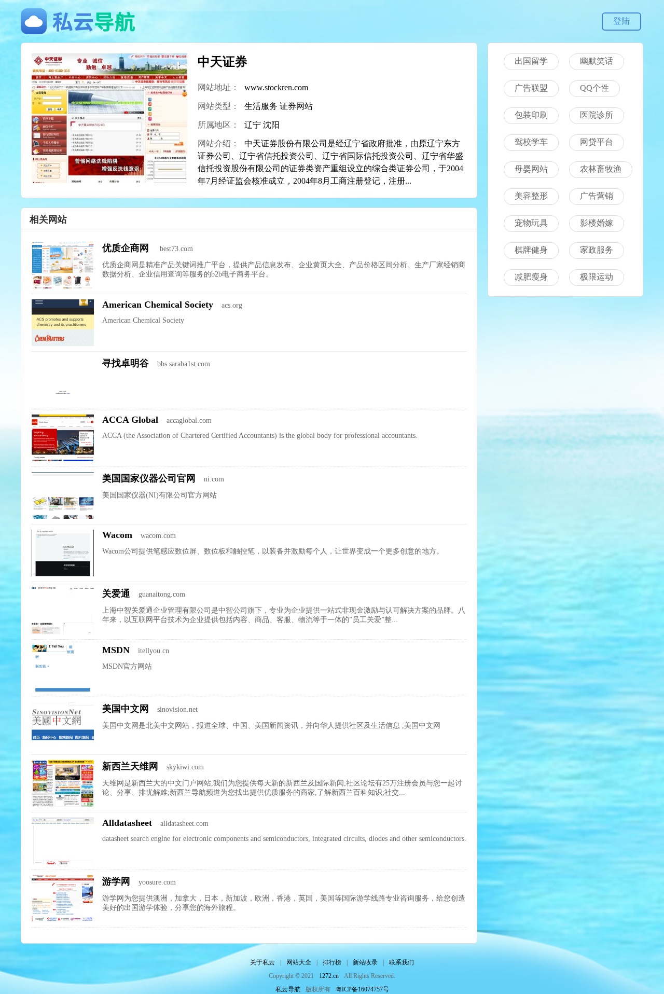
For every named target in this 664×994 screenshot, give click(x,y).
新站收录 (365, 962)
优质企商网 (126, 248)
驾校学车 (531, 141)
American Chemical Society (157, 304)
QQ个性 (594, 88)
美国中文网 (125, 708)
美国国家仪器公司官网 (149, 478)
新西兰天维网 (130, 766)
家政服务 (596, 249)
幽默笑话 (596, 61)
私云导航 (287, 989)
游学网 (116, 881)
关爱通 (116, 593)
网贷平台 (596, 141)
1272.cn (329, 975)
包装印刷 (531, 115)
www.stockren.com (276, 87)
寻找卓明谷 (125, 363)
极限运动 (596, 276)
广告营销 (596, 195)
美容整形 (531, 195)
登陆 (621, 21)
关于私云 (262, 962)
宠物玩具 (531, 222)
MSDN (116, 650)
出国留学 (531, 61)
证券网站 (296, 106)
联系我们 (401, 962)
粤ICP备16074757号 (362, 989)
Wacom (117, 535)
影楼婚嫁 (596, 222)
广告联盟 (531, 88)
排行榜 (332, 962)
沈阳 (271, 124)
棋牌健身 (531, 249)
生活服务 (261, 106)
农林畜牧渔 (600, 168)
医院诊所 (596, 115)
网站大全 (298, 962)
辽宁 (252, 124)
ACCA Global (130, 420)
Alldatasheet (127, 823)
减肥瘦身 (531, 276)
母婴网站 (531, 168)
